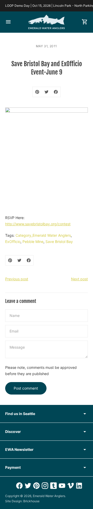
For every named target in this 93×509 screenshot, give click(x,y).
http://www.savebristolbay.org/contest (38, 224)
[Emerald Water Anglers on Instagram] (44, 486)
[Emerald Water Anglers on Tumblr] (53, 486)
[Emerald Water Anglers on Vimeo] (70, 486)
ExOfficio (12, 241)
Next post (79, 279)
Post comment (26, 388)
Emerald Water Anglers (49, 496)
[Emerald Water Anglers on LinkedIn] (78, 486)
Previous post (16, 279)
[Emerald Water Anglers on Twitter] (27, 486)
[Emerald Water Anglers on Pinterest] (36, 486)
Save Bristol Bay (59, 241)
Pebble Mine (32, 241)
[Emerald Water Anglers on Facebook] (19, 486)
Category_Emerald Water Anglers (43, 235)
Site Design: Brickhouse (22, 501)
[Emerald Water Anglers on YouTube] (61, 486)
